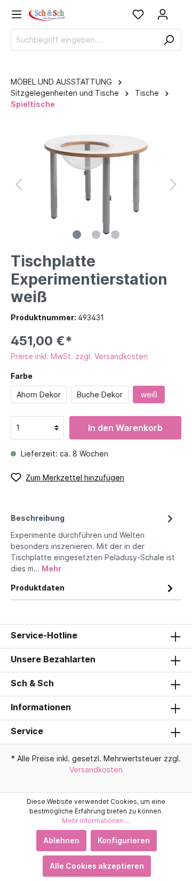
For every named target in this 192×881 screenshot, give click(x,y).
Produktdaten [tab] (38, 587)
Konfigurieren (124, 840)
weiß (149, 394)
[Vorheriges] (19, 184)
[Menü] (20, 14)
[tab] (93, 541)
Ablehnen (61, 840)
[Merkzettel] (138, 14)
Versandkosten (96, 769)
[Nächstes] (173, 184)
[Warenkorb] (178, 11)
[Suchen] (168, 40)
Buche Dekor (100, 394)
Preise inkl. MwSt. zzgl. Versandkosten (79, 356)
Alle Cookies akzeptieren (97, 865)
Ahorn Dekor (39, 394)
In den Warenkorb (125, 427)
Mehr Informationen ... (96, 821)
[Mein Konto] (162, 14)
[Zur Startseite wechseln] (47, 14)
